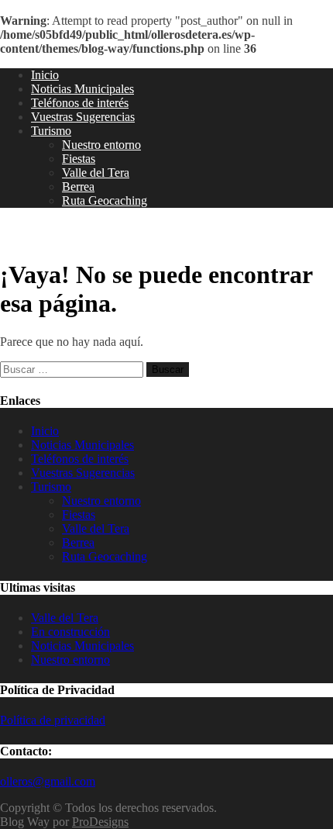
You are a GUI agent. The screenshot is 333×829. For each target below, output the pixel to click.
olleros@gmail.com (47, 781)
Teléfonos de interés (80, 102)
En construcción (70, 631)
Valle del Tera (95, 172)
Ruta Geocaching (104, 200)
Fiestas (78, 158)
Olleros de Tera (62, 233)
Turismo (51, 130)
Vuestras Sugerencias (83, 116)
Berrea (78, 186)
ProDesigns (100, 821)
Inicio (45, 74)
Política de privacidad (52, 720)
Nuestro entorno (101, 144)
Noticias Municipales (82, 88)
